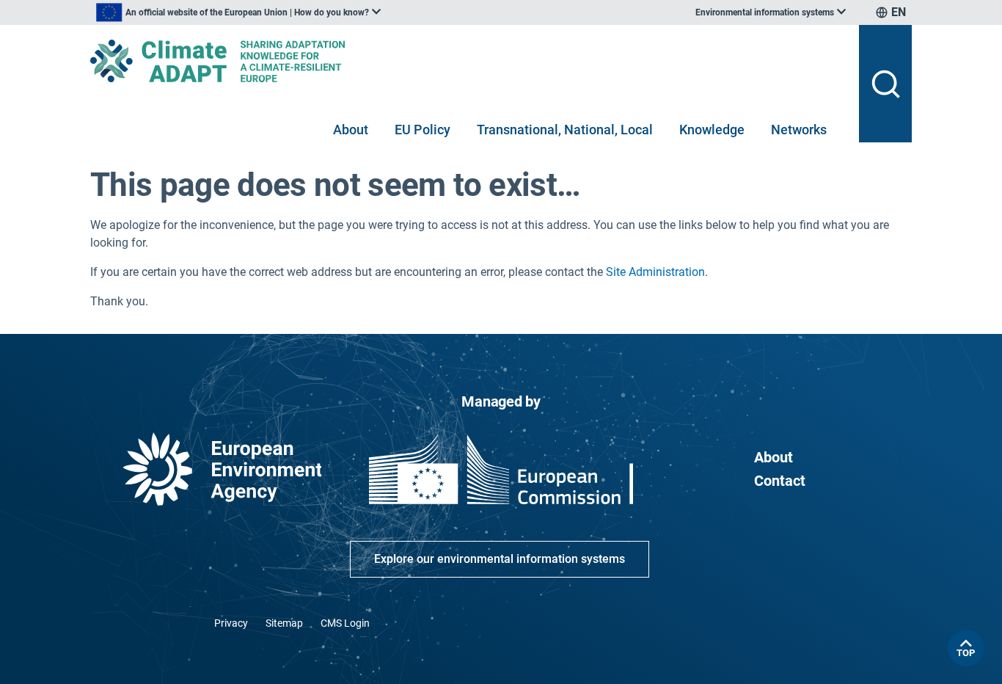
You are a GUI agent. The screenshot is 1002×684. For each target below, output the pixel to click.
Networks (799, 129)
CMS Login (345, 623)
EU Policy (422, 129)
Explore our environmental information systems (499, 559)
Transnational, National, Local (565, 129)
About (350, 129)
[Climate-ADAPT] (468, 61)
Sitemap (284, 623)
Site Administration (655, 272)
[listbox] (238, 12)
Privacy (231, 623)
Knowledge (712, 129)
